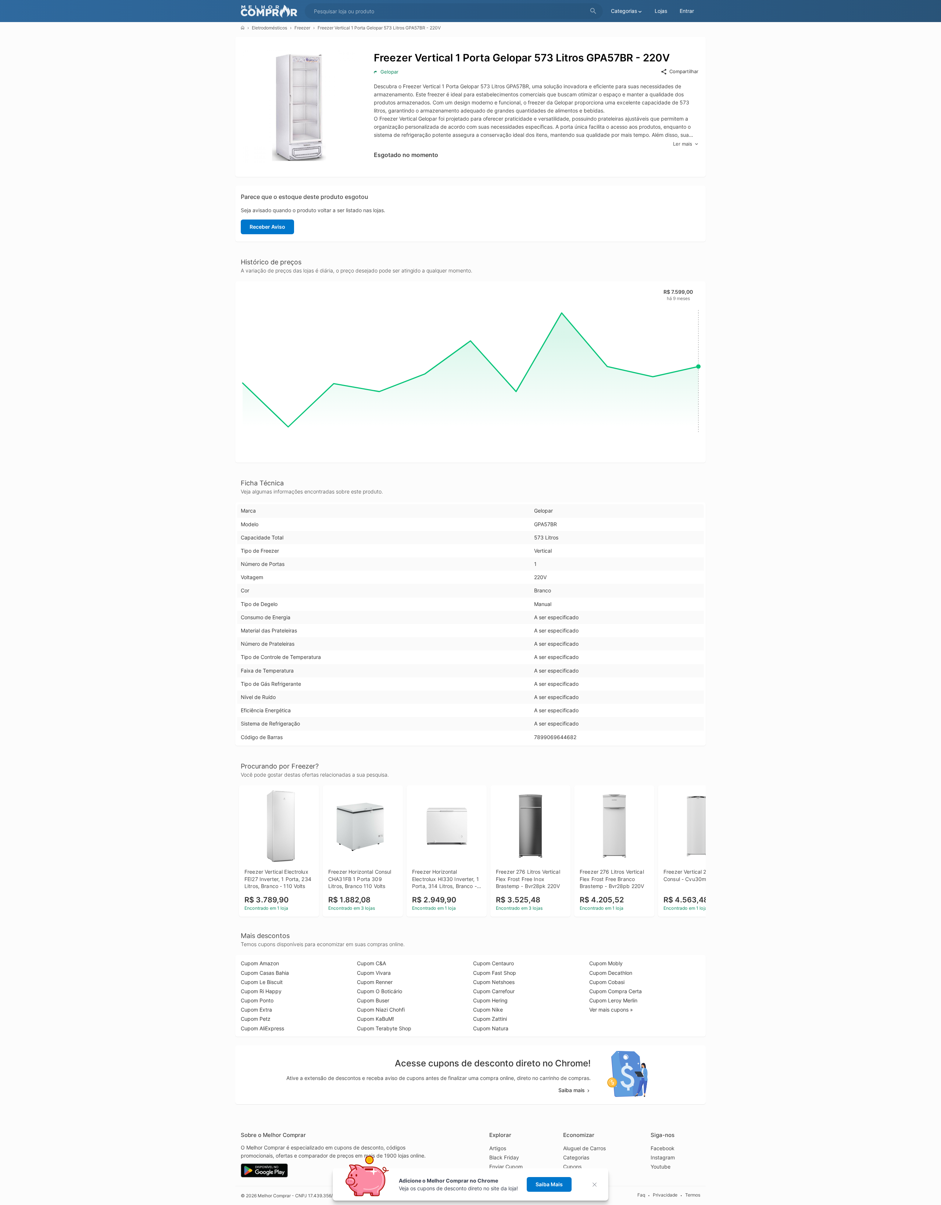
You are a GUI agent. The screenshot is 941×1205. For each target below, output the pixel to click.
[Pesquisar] (593, 11)
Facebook (663, 1148)
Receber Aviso (267, 227)
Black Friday (504, 1157)
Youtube (660, 1166)
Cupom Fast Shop (494, 973)
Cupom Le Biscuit (262, 982)
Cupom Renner (375, 982)
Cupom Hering (490, 1000)
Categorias (576, 1157)
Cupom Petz (256, 1019)
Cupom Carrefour (494, 991)
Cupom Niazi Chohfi (381, 1009)
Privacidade (665, 1195)
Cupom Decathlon (610, 973)
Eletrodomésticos (269, 28)
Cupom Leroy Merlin (613, 1000)
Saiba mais (571, 1090)
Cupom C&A (371, 963)
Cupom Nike (488, 1009)
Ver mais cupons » (611, 1009)
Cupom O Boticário (379, 991)
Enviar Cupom (506, 1166)
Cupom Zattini (490, 1019)
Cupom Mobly (606, 963)
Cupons (572, 1166)
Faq (641, 1195)
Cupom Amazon (260, 963)
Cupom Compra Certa (615, 991)
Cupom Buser (373, 1000)
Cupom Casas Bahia (265, 973)
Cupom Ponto (257, 1000)
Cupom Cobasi (607, 982)
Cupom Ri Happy (261, 991)
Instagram (663, 1157)
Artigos (497, 1148)
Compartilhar (683, 71)
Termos (692, 1195)
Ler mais (682, 144)
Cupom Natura (490, 1028)
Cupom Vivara (374, 973)
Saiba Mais (549, 1184)
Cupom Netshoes (494, 982)
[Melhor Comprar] (271, 11)
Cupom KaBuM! (375, 1019)
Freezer (302, 28)
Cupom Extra (256, 1009)
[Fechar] (596, 1184)
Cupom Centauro (493, 963)
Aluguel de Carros (584, 1148)
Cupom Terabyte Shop (384, 1028)
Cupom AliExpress (262, 1028)
